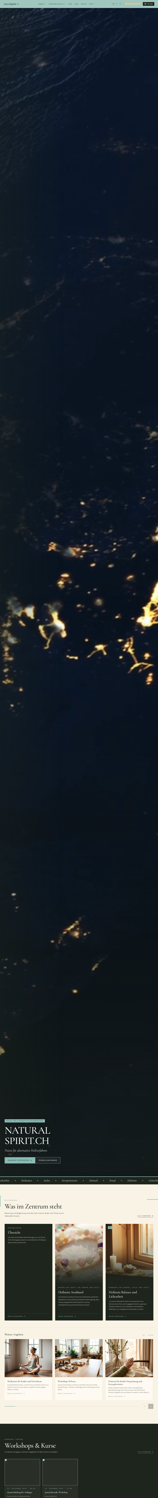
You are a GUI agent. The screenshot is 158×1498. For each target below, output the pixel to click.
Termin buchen (134, 4)
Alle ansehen (144, 1216)
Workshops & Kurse (56, 4)
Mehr (91, 4)
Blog (76, 4)
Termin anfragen (48, 1160)
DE (113, 4)
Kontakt (84, 4)
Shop (70, 4)
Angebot (41, 4)
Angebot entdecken (18, 1160)
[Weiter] (150, 1406)
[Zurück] (144, 1406)
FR (117, 4)
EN (120, 4)
